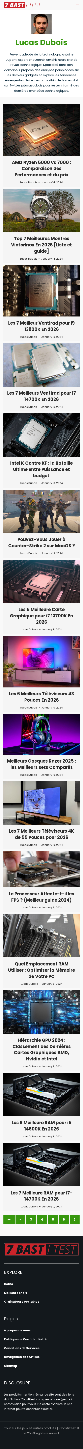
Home (8, 1284)
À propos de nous (17, 1330)
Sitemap (10, 1366)
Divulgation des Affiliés (21, 1357)
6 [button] (64, 1219)
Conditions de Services (21, 1348)
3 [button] (31, 1219)
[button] (9, 1219)
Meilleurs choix (15, 1293)
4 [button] (42, 1219)
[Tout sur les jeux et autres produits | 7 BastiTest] (23, 5)
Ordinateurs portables (21, 1302)
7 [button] (75, 1219)
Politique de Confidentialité (25, 1339)
